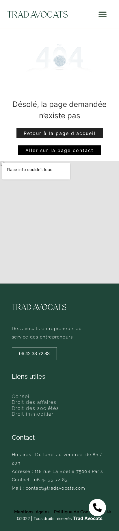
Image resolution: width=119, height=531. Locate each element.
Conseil (21, 396)
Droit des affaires (34, 402)
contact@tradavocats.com (55, 488)
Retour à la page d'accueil (60, 133)
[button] (102, 14)
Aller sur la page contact (59, 150)
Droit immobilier (33, 414)
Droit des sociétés (35, 408)
